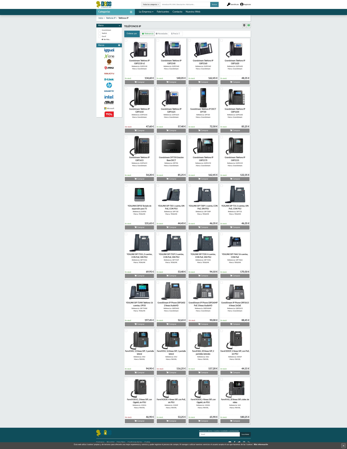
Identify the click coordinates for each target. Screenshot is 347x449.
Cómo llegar (121, 442)
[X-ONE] (109, 56)
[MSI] (109, 68)
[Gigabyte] (109, 91)
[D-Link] (109, 79)
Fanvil (104, 36)
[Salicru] (109, 74)
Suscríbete (245, 434)
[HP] (109, 85)
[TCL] (109, 114)
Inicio (101, 18)
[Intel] (109, 97)
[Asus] (109, 103)
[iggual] (109, 50)
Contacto (177, 12)
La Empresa (145, 12)
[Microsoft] (109, 108)
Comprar (140, 82)
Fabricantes (163, 12)
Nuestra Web (193, 12)
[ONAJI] (109, 62)
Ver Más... (106, 39)
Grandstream (106, 30)
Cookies (147, 442)
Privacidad (110, 442)
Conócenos (100, 442)
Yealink (104, 33)
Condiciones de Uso (135, 442)
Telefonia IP (110, 18)
